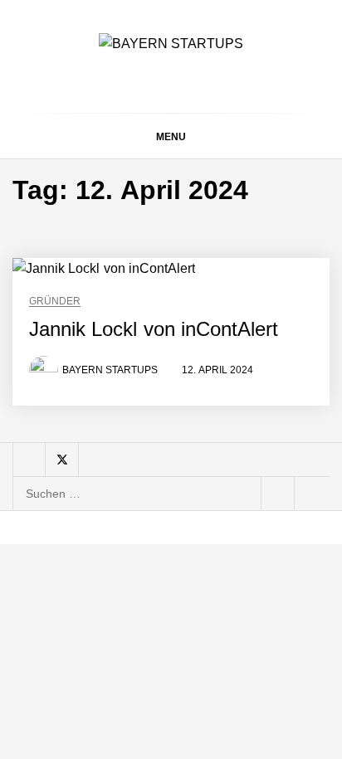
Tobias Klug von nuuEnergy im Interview (195, 388)
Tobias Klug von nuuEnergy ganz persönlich (197, 256)
